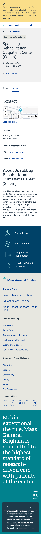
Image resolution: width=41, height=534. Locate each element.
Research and (17, 295)
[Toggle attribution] (36, 116)
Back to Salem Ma (12, 32)
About (7, 365)
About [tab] (15, 88)
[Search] (31, 25)
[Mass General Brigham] (12, 25)
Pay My (8, 325)
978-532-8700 (11, 73)
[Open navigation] (36, 24)
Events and (12, 345)
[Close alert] (37, 4)
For (10, 389)
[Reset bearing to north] (5, 114)
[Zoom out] (5, 111)
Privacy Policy (12, 528)
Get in (9, 330)
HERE (32, 116)
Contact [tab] (6, 88)
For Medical (15, 349)
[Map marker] (20, 110)
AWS (28, 116)
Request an (15, 335)
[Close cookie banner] (30, 507)
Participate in (14, 340)
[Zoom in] (5, 108)
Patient (10, 289)
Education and (16, 301)
